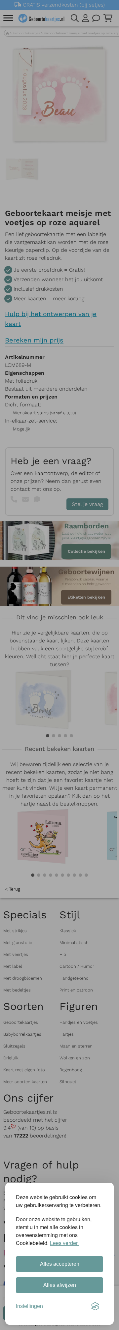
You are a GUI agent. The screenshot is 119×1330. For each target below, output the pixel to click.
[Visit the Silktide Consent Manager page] (95, 1306)
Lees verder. (64, 1243)
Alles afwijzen (59, 1285)
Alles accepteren (59, 1264)
